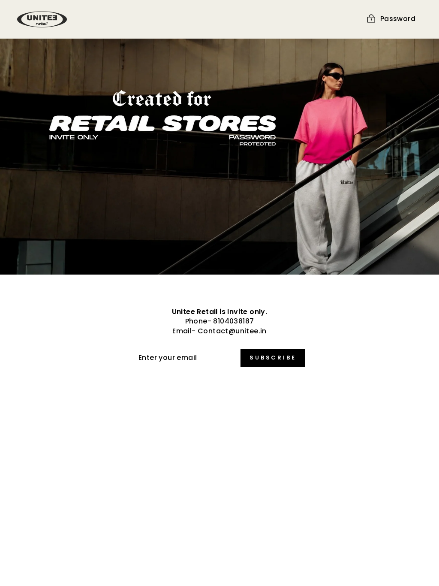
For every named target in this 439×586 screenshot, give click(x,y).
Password (397, 19)
